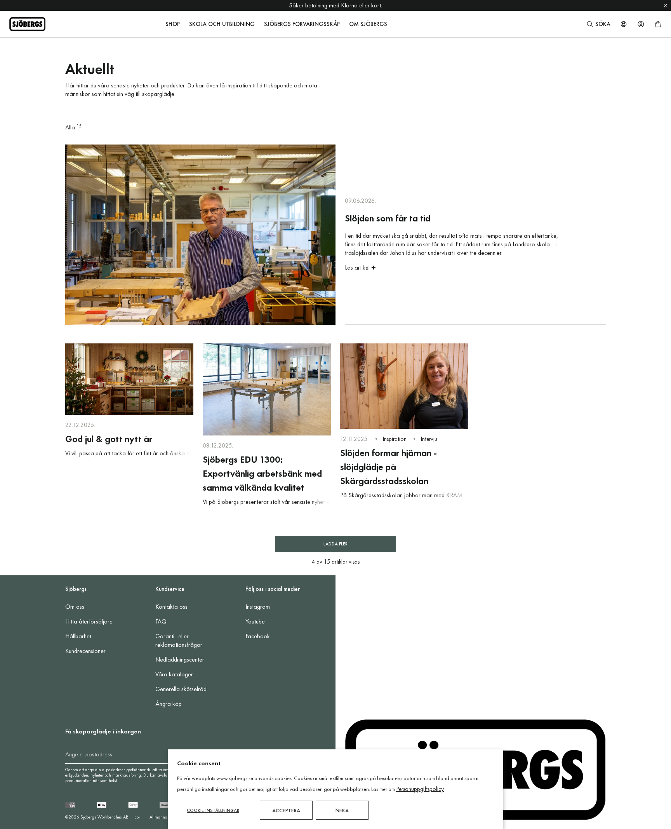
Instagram (257, 607)
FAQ (161, 621)
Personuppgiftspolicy (420, 789)
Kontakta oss (171, 607)
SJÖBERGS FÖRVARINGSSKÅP (302, 24)
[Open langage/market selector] (624, 24)
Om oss (74, 607)
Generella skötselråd (181, 689)
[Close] (665, 5)
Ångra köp (168, 704)
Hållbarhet (78, 636)
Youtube (255, 621)
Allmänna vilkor (163, 817)
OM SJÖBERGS (368, 24)
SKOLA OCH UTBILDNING (222, 24)
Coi (137, 817)
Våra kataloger (174, 674)
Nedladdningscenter (179, 659)
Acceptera (286, 810)
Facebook (257, 636)
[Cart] (658, 24)
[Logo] (27, 24)
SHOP (172, 24)
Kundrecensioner (85, 651)
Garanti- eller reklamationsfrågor (178, 640)
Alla (73, 127)
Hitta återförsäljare (89, 621)
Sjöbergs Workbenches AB (104, 817)
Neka (342, 810)
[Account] (641, 24)
